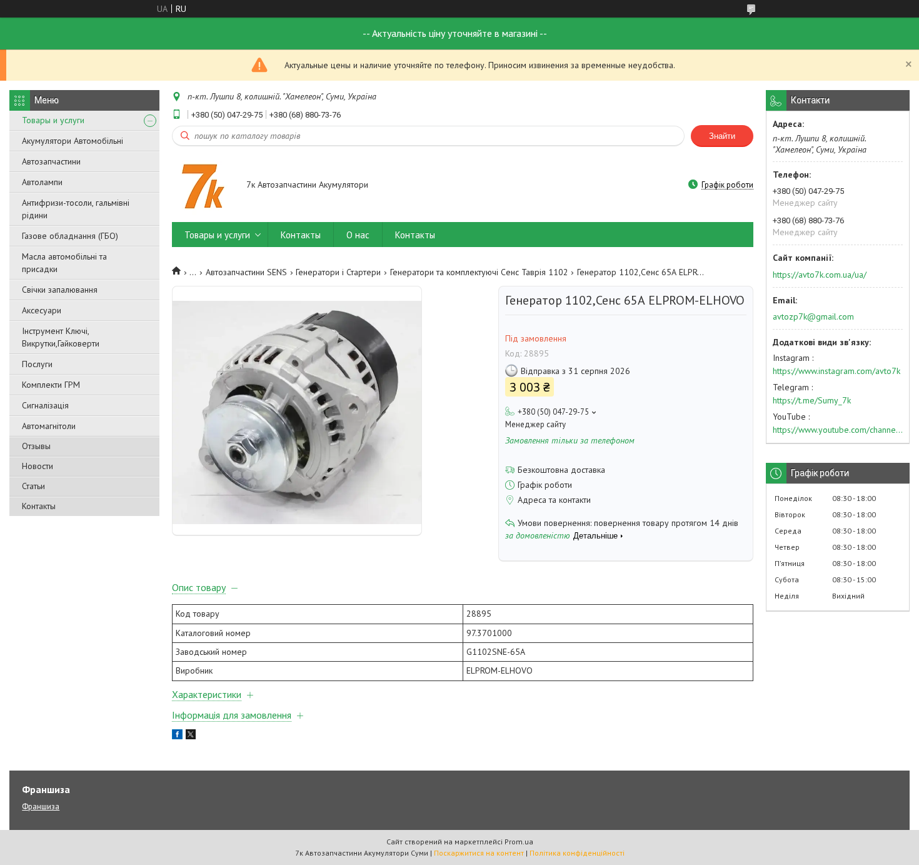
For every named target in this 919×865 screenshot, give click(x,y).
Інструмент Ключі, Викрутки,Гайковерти (60, 337)
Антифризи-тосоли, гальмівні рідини (75, 209)
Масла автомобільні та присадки (64, 263)
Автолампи (42, 182)
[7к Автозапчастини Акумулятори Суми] (203, 186)
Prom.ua (519, 841)
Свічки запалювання (60, 289)
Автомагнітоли (49, 426)
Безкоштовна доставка (561, 469)
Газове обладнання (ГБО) (70, 235)
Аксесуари (41, 310)
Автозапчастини (51, 161)
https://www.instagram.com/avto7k (836, 371)
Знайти (722, 136)
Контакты (39, 506)
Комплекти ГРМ (51, 384)
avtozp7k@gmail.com (813, 316)
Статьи (33, 486)
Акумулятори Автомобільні (72, 140)
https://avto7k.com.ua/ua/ (819, 274)
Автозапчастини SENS (246, 272)
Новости (37, 466)
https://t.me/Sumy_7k (812, 400)
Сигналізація (45, 405)
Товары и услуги (53, 120)
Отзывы (36, 446)
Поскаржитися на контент (479, 852)
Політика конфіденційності (577, 852)
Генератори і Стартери (338, 272)
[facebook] (177, 736)
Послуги (37, 364)
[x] (191, 736)
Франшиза (40, 806)
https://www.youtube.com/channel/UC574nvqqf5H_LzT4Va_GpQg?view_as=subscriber (838, 429)
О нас (357, 235)
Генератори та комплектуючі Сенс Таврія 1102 (479, 272)
